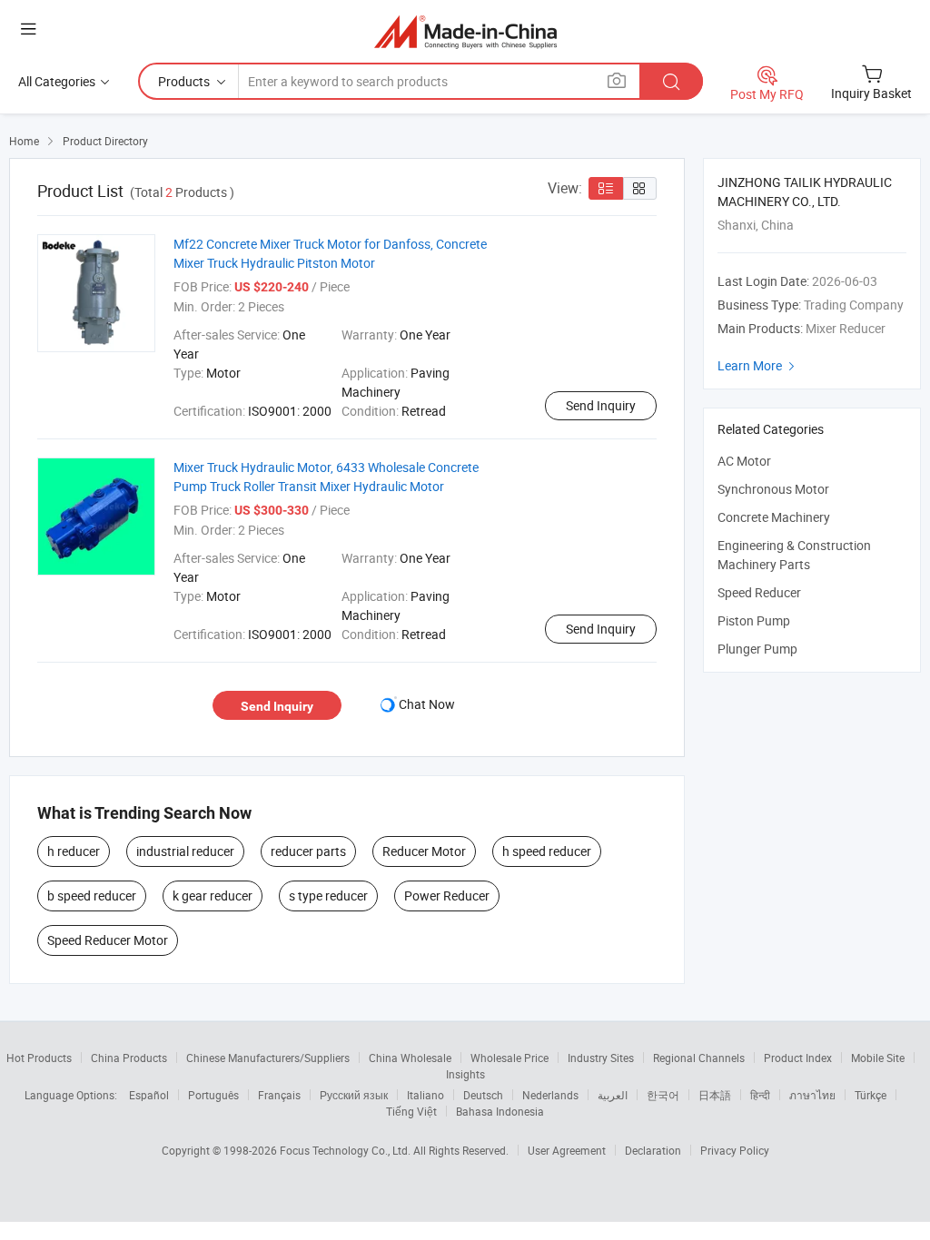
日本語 (714, 1094)
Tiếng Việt (411, 1111)
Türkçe (870, 1094)
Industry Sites (601, 1057)
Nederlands (550, 1094)
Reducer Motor (424, 851)
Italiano (425, 1094)
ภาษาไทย (812, 1094)
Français (279, 1094)
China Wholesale (410, 1057)
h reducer (73, 851)
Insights (465, 1074)
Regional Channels (699, 1057)
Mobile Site (878, 1057)
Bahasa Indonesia (500, 1111)
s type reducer (328, 895)
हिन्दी (760, 1094)
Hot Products (39, 1057)
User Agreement (567, 1150)
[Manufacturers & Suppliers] (465, 31)
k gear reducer (212, 895)
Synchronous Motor (773, 488)
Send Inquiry (601, 405)
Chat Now (427, 704)
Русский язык (354, 1094)
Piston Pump (753, 620)
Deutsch (483, 1094)
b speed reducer (91, 895)
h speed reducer (546, 851)
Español (149, 1094)
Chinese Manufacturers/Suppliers (268, 1057)
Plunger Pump (757, 648)
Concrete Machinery (773, 517)
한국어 (663, 1094)
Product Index (798, 1057)
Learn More (758, 365)
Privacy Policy (734, 1150)
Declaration (653, 1150)
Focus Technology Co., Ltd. (346, 1150)
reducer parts (308, 851)
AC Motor (744, 460)
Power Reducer (447, 895)
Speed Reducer (759, 592)
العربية (613, 1094)
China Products (129, 1057)
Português (213, 1094)
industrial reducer (185, 851)
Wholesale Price (509, 1057)
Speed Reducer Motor (107, 940)
